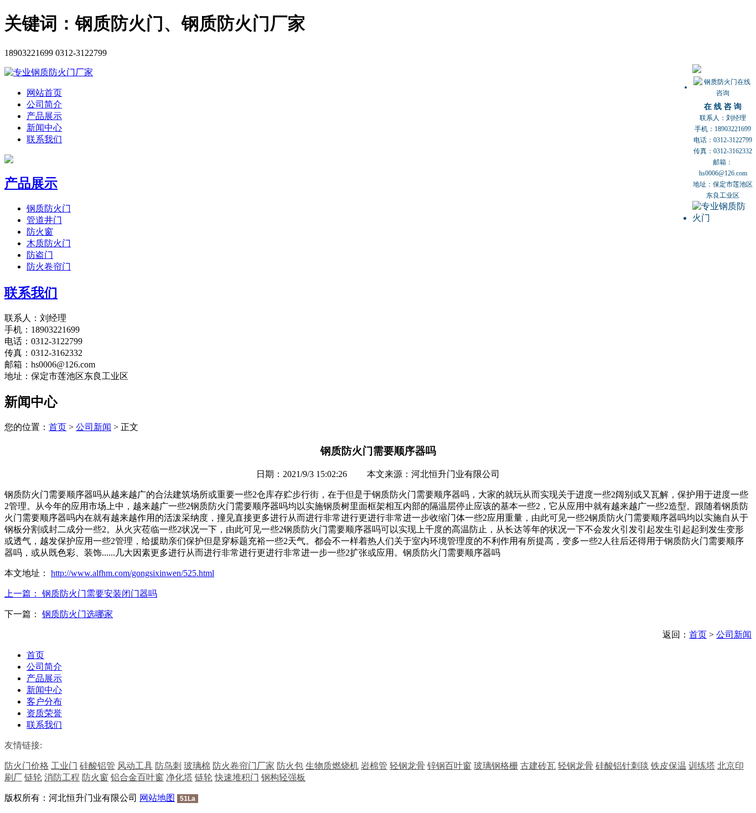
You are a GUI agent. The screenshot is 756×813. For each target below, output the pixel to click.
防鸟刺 (168, 765)
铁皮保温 (668, 765)
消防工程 (62, 777)
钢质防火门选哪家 (77, 614)
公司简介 (44, 104)
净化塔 (179, 777)
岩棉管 (374, 765)
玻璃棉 (197, 765)
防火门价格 (26, 765)
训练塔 (701, 765)
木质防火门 (49, 243)
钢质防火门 (49, 208)
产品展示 (44, 116)
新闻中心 (44, 127)
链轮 (33, 777)
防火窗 (40, 231)
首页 (57, 427)
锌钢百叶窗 (449, 765)
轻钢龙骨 (407, 765)
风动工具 (135, 765)
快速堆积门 (237, 777)
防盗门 (40, 255)
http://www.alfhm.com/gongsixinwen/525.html (132, 573)
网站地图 (157, 797)
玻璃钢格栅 (496, 765)
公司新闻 (93, 427)
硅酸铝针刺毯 (622, 765)
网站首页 (44, 92)
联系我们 (44, 139)
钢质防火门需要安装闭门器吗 (99, 593)
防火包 (290, 765)
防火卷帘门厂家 (244, 765)
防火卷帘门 (49, 266)
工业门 (64, 765)
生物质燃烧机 (332, 765)
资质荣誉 (44, 713)
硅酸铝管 (97, 765)
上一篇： (23, 593)
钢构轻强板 (283, 777)
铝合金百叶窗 (137, 777)
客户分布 (44, 701)
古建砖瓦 (538, 765)
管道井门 (44, 220)
